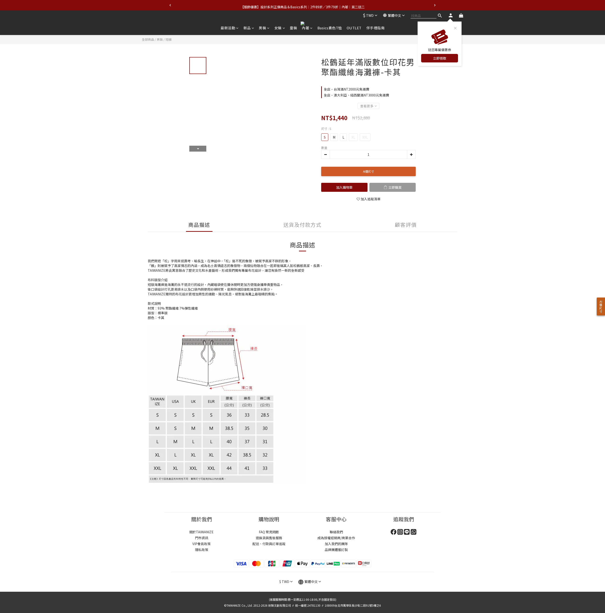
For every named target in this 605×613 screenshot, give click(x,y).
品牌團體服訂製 (336, 549)
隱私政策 (201, 549)
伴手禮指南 (375, 27)
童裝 (293, 27)
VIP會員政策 (201, 543)
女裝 (278, 27)
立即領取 (439, 58)
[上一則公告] (170, 5)
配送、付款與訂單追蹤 (268, 543)
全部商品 (148, 39)
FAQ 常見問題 (269, 532)
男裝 (262, 27)
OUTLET (354, 27)
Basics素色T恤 (329, 27)
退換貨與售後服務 (269, 537)
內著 (305, 27)
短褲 (168, 39)
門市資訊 (201, 537)
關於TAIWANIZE (201, 532)
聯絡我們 (336, 532)
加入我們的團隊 (336, 543)
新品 (247, 27)
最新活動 (227, 27)
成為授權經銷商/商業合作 (336, 537)
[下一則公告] (435, 5)
